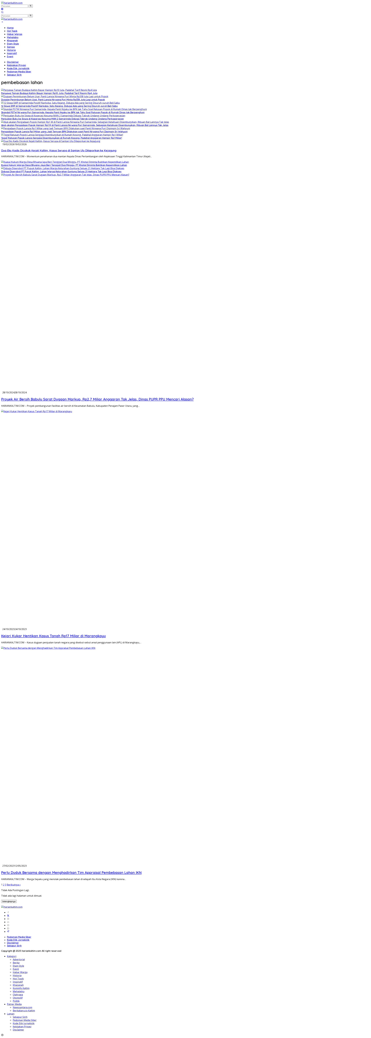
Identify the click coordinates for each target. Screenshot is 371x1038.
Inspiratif (12, 53)
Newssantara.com (22, 1007)
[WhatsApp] (8, 928)
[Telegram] (8, 931)
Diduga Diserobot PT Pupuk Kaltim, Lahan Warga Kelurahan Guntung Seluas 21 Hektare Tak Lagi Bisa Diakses (61, 171)
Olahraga (18, 994)
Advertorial (19, 959)
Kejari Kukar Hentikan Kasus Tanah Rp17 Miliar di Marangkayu (53, 636)
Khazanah (12, 40)
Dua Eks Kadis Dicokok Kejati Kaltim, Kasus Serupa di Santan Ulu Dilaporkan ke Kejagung (58, 150)
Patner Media (14, 1004)
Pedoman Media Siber (19, 71)
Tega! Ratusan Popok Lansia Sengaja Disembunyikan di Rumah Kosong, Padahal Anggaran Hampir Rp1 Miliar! (61, 137)
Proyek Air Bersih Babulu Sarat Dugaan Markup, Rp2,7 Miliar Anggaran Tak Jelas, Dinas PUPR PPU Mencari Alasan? (97, 399)
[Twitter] (8, 915)
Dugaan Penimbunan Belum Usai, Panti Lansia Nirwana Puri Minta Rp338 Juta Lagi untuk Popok (53, 99)
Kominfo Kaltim (21, 988)
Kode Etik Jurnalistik (18, 68)
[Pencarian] (2, 12)
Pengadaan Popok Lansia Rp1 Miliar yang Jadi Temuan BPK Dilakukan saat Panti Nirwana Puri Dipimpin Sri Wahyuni (64, 131)
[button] (31, 6)
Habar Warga (14, 34)
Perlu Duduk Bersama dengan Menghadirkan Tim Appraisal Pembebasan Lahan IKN (71, 872)
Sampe (11, 46)
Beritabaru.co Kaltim (24, 1010)
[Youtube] (8, 925)
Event (10, 56)
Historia (11, 50)
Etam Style (13, 43)
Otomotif (18, 997)
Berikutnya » (14, 884)
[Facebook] (8, 912)
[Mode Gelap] (2, 9)
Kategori (11, 956)
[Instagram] (8, 918)
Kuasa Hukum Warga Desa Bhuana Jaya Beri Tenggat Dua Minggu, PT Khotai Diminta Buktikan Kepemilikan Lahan (64, 165)
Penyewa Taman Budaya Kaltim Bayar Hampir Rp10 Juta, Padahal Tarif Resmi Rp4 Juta (49, 93)
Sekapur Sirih (14, 74)
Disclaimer (13, 62)
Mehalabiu (12, 37)
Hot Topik (12, 30)
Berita (16, 962)
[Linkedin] (8, 922)
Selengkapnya (9, 901)
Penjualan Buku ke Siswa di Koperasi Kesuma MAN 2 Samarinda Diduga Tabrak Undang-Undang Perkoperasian (62, 118)
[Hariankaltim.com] (11, 2)
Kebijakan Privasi (16, 65)
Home (10, 27)
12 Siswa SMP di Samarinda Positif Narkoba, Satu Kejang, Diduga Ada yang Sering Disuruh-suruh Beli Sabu (59, 106)
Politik (16, 1001)
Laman (10, 1013)
